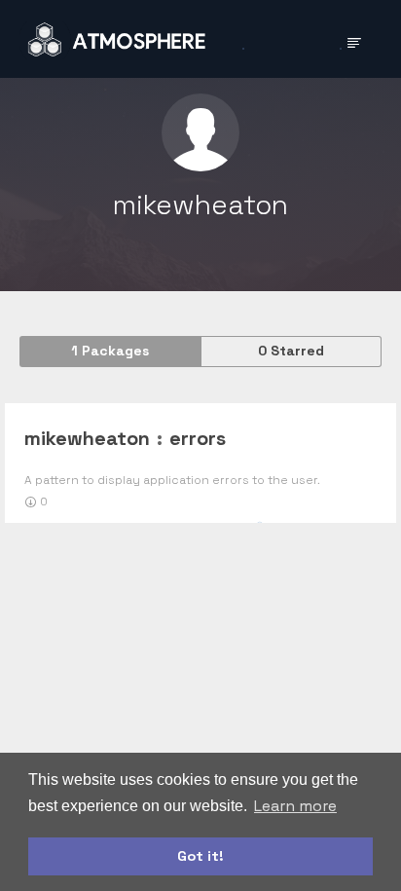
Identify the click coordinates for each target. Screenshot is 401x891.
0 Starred (291, 350)
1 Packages (110, 350)
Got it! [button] (200, 856)
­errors (197, 438)
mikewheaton (87, 438)
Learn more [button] (295, 806)
